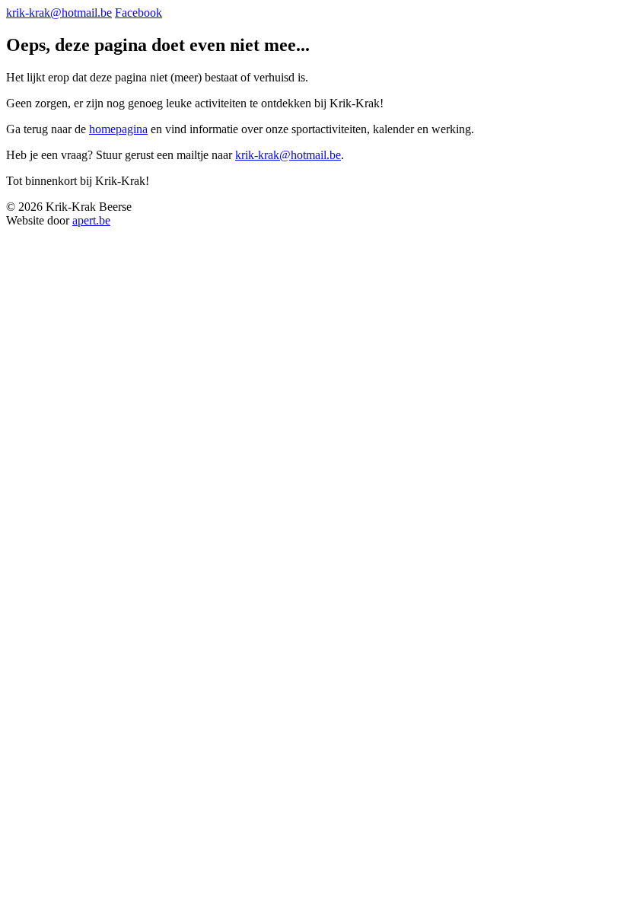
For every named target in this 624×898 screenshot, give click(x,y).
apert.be (91, 220)
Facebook (138, 12)
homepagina (118, 129)
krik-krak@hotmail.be (59, 12)
